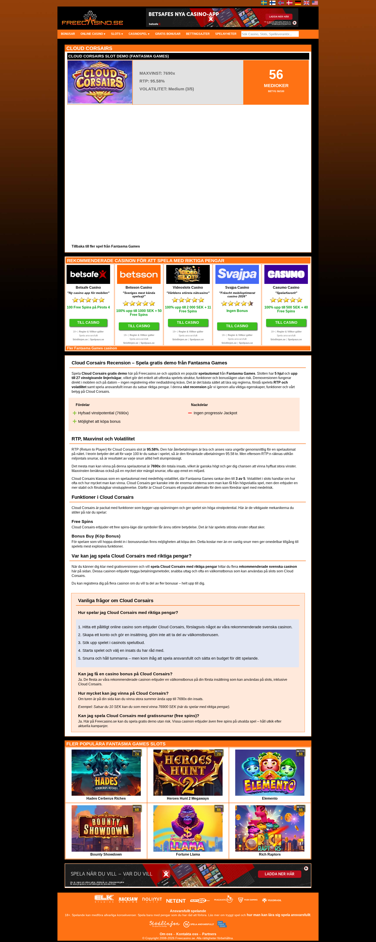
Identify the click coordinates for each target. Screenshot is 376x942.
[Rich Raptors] (270, 850)
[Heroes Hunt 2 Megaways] (188, 794)
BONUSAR (68, 33)
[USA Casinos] (315, 4)
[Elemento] (270, 794)
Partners (209, 934)
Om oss (166, 934)
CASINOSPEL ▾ (139, 33)
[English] (306, 4)
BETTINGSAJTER (198, 33)
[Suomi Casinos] (272, 4)
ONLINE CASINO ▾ (93, 33)
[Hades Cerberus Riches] (106, 794)
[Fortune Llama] (188, 850)
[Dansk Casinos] (289, 4)
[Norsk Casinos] (281, 4)
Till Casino (88, 322)
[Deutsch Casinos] (298, 4)
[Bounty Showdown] (106, 850)
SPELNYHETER (225, 33)
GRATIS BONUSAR (167, 33)
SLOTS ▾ (117, 33)
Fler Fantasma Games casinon (92, 348)
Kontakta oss (187, 934)
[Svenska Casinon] (264, 4)
